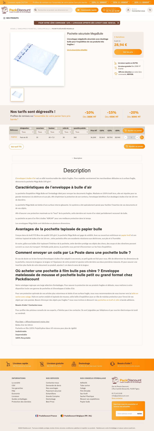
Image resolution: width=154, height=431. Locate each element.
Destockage (51, 399)
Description (78, 158)
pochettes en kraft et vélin (108, 300)
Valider (139, 414)
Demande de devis (53, 385)
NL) (90, 416)
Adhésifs (83, 383)
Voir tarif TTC (16, 147)
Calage (83, 388)
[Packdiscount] (16, 10)
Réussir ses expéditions (89, 399)
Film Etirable (85, 391)
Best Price (50, 402)
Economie (16, 393)
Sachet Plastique (87, 396)
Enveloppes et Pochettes (27, 28)
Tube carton (85, 385)
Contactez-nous (52, 383)
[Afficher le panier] (150, 10)
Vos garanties (17, 388)
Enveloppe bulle (44, 28)
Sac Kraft (84, 393)
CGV (13, 385)
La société (16, 383)
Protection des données (21, 402)
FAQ (13, 391)
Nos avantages (52, 388)
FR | (87, 416)
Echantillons (51, 393)
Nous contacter (117, 398)
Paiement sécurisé (53, 391)
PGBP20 (14, 137)
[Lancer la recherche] (35, 10)
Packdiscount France (48, 416)
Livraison (15, 396)
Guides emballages (19, 399)
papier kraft (126, 235)
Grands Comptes (53, 396)
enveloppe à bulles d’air (26, 178)
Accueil (13, 28)
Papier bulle (85, 402)
